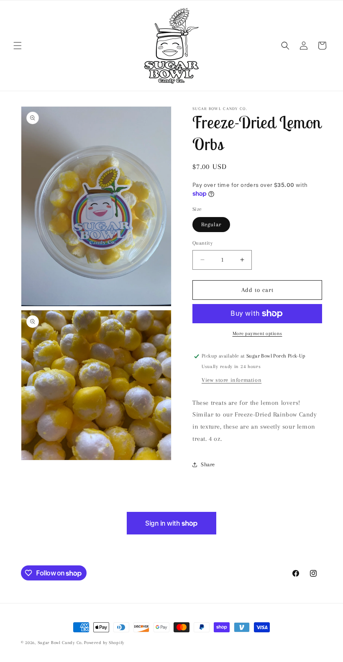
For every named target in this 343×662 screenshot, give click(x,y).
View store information (231, 380)
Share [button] (208, 464)
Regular (211, 224)
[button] (17, 45)
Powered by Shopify (104, 642)
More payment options (257, 333)
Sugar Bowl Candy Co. (60, 642)
